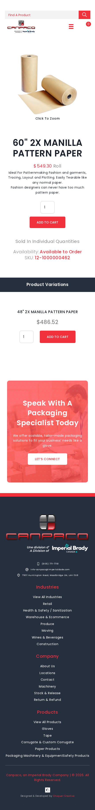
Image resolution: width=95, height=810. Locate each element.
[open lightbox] (47, 84)
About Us (47, 666)
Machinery (47, 686)
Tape (47, 735)
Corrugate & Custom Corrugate (47, 742)
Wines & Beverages (47, 637)
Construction (47, 644)
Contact (48, 679)
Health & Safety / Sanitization (47, 610)
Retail (47, 604)
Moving (47, 630)
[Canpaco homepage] (21, 26)
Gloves (47, 728)
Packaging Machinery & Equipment (34, 755)
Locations (47, 673)
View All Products (47, 722)
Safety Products (76, 755)
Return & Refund (47, 700)
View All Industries (47, 597)
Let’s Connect (47, 459)
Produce (47, 624)
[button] (71, 26)
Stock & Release (47, 693)
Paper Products (47, 749)
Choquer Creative (64, 796)
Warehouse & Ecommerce (47, 617)
